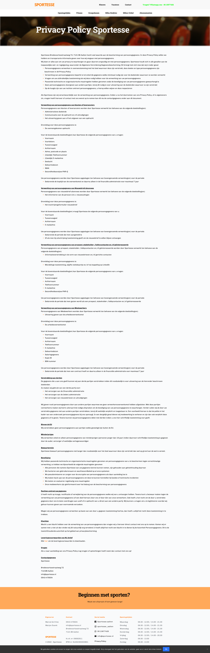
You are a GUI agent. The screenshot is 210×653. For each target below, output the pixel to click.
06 (165, 5)
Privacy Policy (100, 641)
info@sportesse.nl (73, 625)
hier (46, 541)
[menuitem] (102, 4)
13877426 (170, 5)
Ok (166, 649)
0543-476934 (72, 622)
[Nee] (207, 649)
